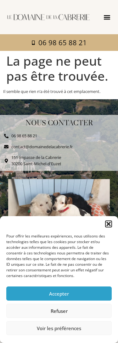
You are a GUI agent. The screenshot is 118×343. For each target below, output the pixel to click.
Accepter (59, 294)
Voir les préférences (59, 328)
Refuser (59, 311)
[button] (108, 224)
